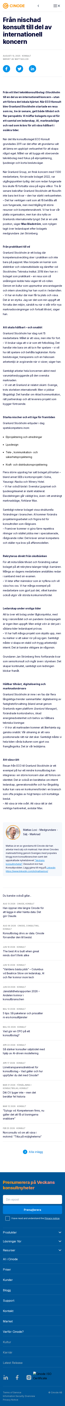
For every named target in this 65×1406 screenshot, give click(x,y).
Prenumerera (32, 1209)
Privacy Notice (10, 1399)
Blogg (7, 1290)
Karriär (7, 1352)
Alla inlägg (36, 1152)
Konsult (26, 56)
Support (8, 1300)
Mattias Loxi (22, 59)
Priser (7, 1269)
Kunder (8, 1280)
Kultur (7, 1342)
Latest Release (13, 1363)
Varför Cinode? (13, 1331)
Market (8, 1321)
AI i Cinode (10, 1259)
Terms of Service (12, 1392)
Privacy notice (52, 1218)
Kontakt (8, 1311)
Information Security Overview (19, 1396)
